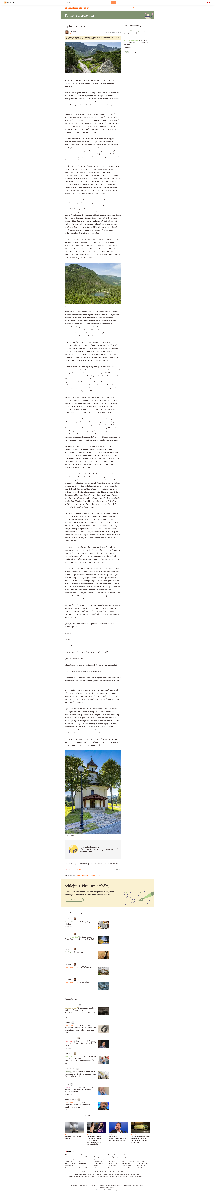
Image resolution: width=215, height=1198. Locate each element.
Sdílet (115, 32)
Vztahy (98, 875)
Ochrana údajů (115, 1185)
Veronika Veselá (70, 1038)
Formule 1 (96, 1165)
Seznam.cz (209, 2)
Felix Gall (81, 1165)
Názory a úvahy (71, 1056)
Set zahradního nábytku (121, 1174)
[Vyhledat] (113, 2)
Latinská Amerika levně (128, 1165)
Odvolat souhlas (138, 1185)
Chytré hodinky (132, 1176)
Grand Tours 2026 (83, 1167)
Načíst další (87, 1115)
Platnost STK (140, 1167)
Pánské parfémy (141, 1176)
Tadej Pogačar (82, 1163)
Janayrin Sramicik (71, 1005)
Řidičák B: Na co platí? (142, 1163)
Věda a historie (71, 1008)
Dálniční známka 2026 (142, 1159)
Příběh (78, 875)
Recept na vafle (112, 1165)
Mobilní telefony (85, 1176)
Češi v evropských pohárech (128, 1171)
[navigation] (2, 2)
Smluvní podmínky (92, 1185)
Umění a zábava (71, 1087)
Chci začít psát (145, 8)
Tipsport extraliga (98, 1161)
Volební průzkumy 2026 (71, 1159)
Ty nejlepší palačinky (113, 1157)
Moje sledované (128, 8)
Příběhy (127, 52)
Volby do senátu (69, 1165)
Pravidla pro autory (126, 1185)
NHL (95, 1167)
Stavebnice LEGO (94, 1176)
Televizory (125, 1176)
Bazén (84, 1174)
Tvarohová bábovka (112, 1163)
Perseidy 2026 (108, 1171)
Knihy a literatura (131, 31)
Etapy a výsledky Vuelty (85, 1159)
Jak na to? (88, 900)
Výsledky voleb (68, 1161)
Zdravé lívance (111, 1161)
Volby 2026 (67, 1157)
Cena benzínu (116, 1171)
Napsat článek (110, 849)
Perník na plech (112, 1167)
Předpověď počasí (99, 1171)
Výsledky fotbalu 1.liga (99, 1159)
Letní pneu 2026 (141, 1157)
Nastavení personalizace (107, 1187)
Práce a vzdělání (130, 40)
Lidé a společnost (71, 967)
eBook (109, 32)
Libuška (67, 1022)
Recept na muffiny (112, 1159)
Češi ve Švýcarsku (126, 1163)
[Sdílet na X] (120, 869)
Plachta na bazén (91, 1174)
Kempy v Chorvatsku (127, 1157)
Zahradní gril (131, 1174)
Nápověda (101, 1185)
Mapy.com (91, 1171)
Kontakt (107, 1185)
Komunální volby (69, 1167)
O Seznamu (82, 1185)
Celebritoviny (70, 1069)
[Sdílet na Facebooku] (117, 869)
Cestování (92, 875)
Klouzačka (111, 1174)
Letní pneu (112, 1176)
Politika (68, 1041)
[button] (93, 57)
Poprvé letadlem (126, 1159)
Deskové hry (119, 1176)
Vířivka (137, 1174)
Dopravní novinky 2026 (142, 1161)
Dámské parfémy (104, 1176)
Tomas (67, 1084)
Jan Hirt (81, 1161)
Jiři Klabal (73, 31)
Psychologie (85, 875)
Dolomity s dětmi (126, 1167)
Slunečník (105, 1174)
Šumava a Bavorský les (128, 1161)
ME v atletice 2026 (98, 1163)
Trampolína (99, 1174)
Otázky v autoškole (141, 1165)
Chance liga (97, 1157)
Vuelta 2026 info (83, 1157)
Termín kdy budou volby (71, 1163)
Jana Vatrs (68, 1053)
